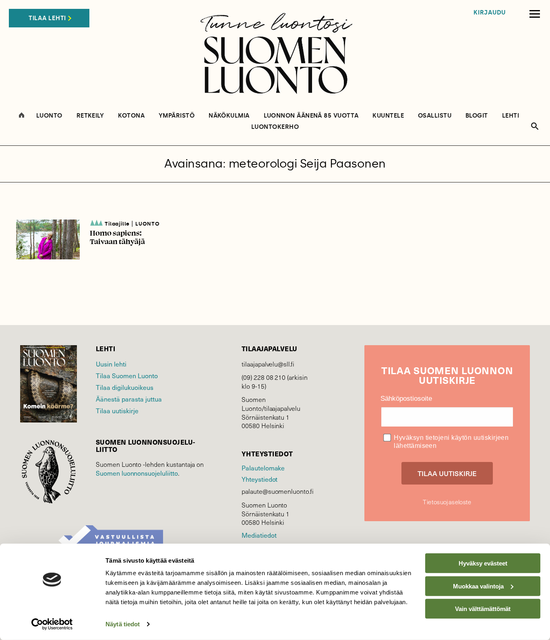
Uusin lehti (111, 364)
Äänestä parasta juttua (129, 399)
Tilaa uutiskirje (117, 410)
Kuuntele (388, 116)
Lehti (510, 116)
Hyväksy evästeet (483, 563)
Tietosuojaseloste (447, 502)
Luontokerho (275, 127)
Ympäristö (176, 116)
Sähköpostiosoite (406, 398)
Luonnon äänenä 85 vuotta (311, 116)
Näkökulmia (229, 116)
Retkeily (90, 116)
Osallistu (434, 116)
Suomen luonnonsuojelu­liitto (137, 473)
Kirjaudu (489, 12)
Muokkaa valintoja (478, 585)
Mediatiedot (259, 535)
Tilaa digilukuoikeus (124, 387)
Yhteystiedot (259, 479)
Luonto (49, 116)
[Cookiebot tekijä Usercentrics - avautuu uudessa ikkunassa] (52, 624)
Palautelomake (263, 467)
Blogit (476, 116)
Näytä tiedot (122, 624)
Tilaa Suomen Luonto (127, 375)
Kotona (131, 116)
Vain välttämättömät (483, 608)
